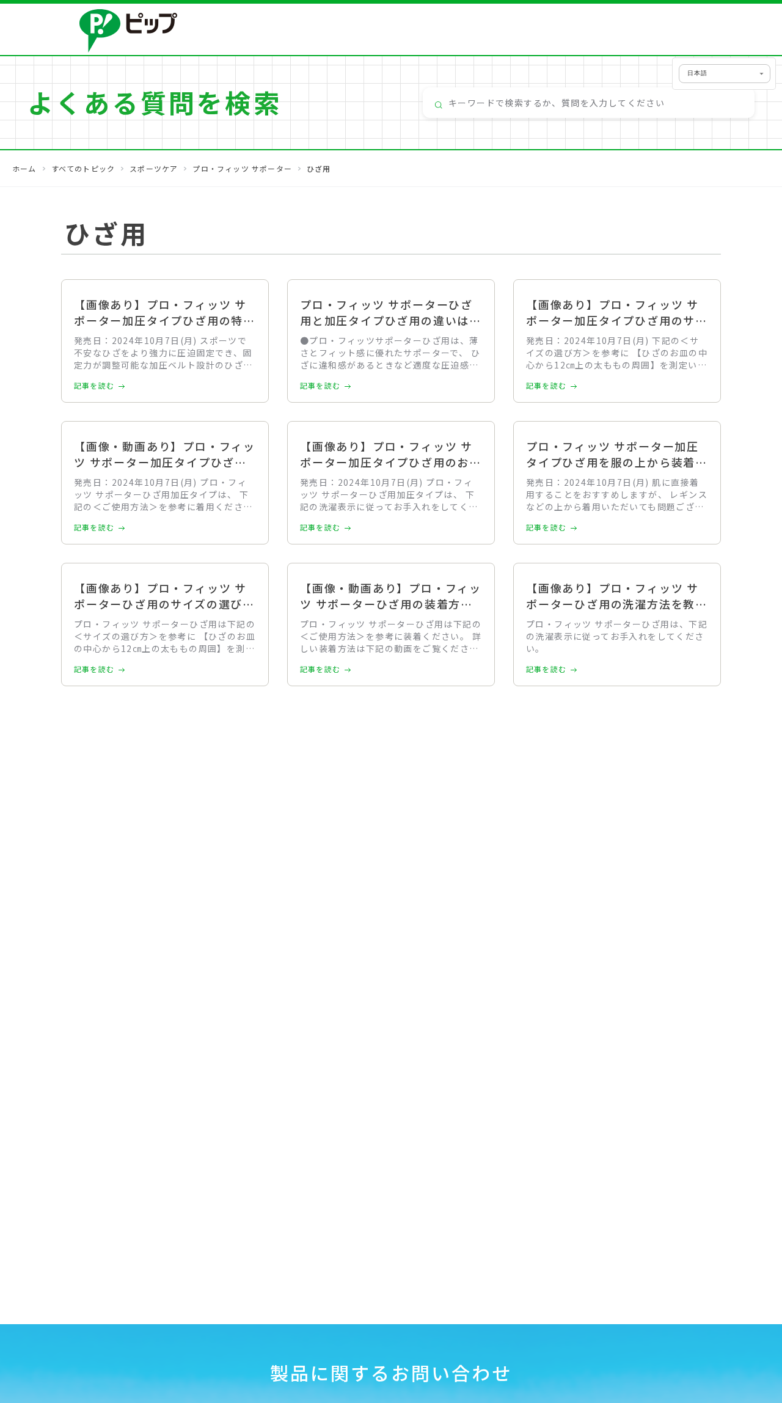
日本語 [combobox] (697, 73)
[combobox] (589, 102)
